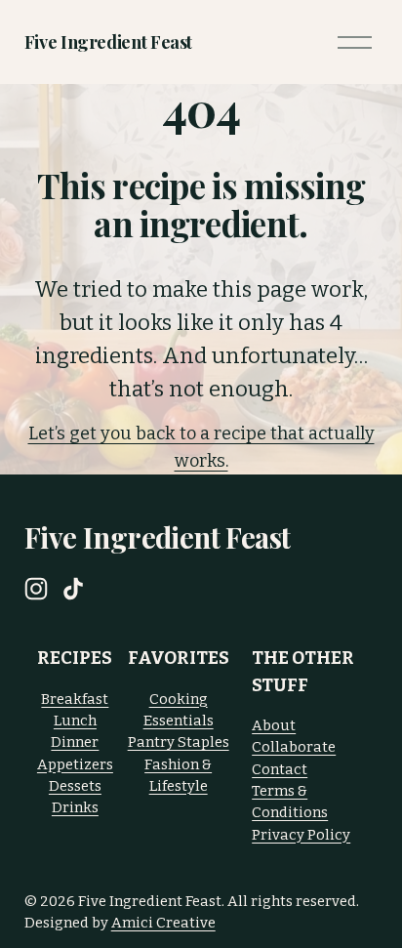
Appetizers (75, 764)
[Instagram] (36, 588)
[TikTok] (73, 588)
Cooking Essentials (178, 709)
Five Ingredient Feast (108, 41)
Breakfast (74, 699)
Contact (279, 769)
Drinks (75, 807)
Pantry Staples (178, 742)
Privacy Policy (301, 835)
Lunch (75, 720)
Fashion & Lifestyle (178, 775)
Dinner (75, 742)
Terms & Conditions (290, 801)
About (274, 725)
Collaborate (294, 747)
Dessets (75, 786)
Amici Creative (163, 922)
